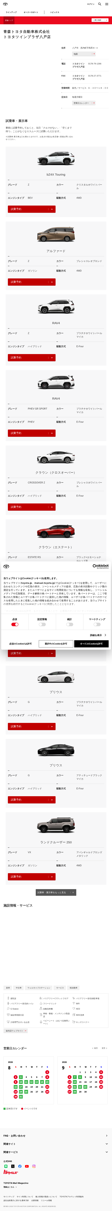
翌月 (103, 1048)
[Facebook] (20, 1166)
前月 (96, 1048)
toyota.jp (26, 582)
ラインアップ (11, 12)
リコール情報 (46, 1200)
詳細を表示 (96, 635)
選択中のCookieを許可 (56, 643)
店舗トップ (9, 20)
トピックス (54, 12)
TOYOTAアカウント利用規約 (72, 1196)
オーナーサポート (31, 12)
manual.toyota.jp (44, 582)
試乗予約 (16, 209)
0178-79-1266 (94, 63)
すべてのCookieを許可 (91, 643)
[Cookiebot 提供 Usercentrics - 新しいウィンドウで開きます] (96, 566)
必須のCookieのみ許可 (20, 643)
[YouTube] (26, 1166)
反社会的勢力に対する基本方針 (16, 1200)
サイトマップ (9, 1196)
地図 (76, 54)
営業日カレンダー (81, 103)
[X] (12, 1166)
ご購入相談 (97, 20)
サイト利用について (25, 1196)
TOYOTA (5, 4)
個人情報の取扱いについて (46, 1196)
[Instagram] (34, 1166)
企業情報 (35, 1200)
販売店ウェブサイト (14, 1031)
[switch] (42, 624)
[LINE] (6, 1166)
